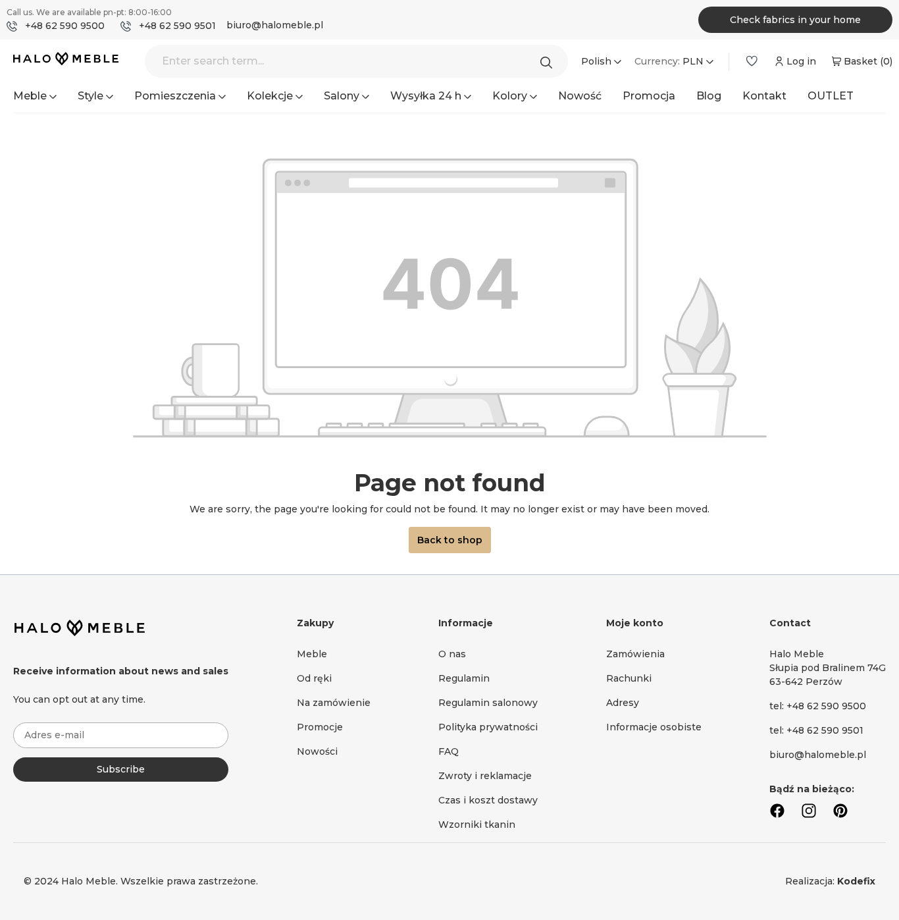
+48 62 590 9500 (65, 26)
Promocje (320, 727)
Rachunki (629, 678)
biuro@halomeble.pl (274, 25)
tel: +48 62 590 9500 (817, 706)
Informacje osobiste (654, 727)
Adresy (622, 703)
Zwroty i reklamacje (485, 776)
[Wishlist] (751, 61)
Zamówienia (635, 654)
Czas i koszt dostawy (488, 800)
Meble (312, 654)
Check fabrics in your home (795, 20)
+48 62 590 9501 (177, 26)
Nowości (317, 751)
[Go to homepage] (65, 60)
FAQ (448, 751)
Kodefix (856, 881)
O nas (452, 654)
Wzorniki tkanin (476, 824)
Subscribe (121, 769)
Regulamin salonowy (488, 703)
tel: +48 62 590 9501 (816, 730)
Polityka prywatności (488, 727)
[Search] (549, 61)
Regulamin (464, 678)
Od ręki (314, 678)
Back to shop (449, 540)
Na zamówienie (334, 703)
